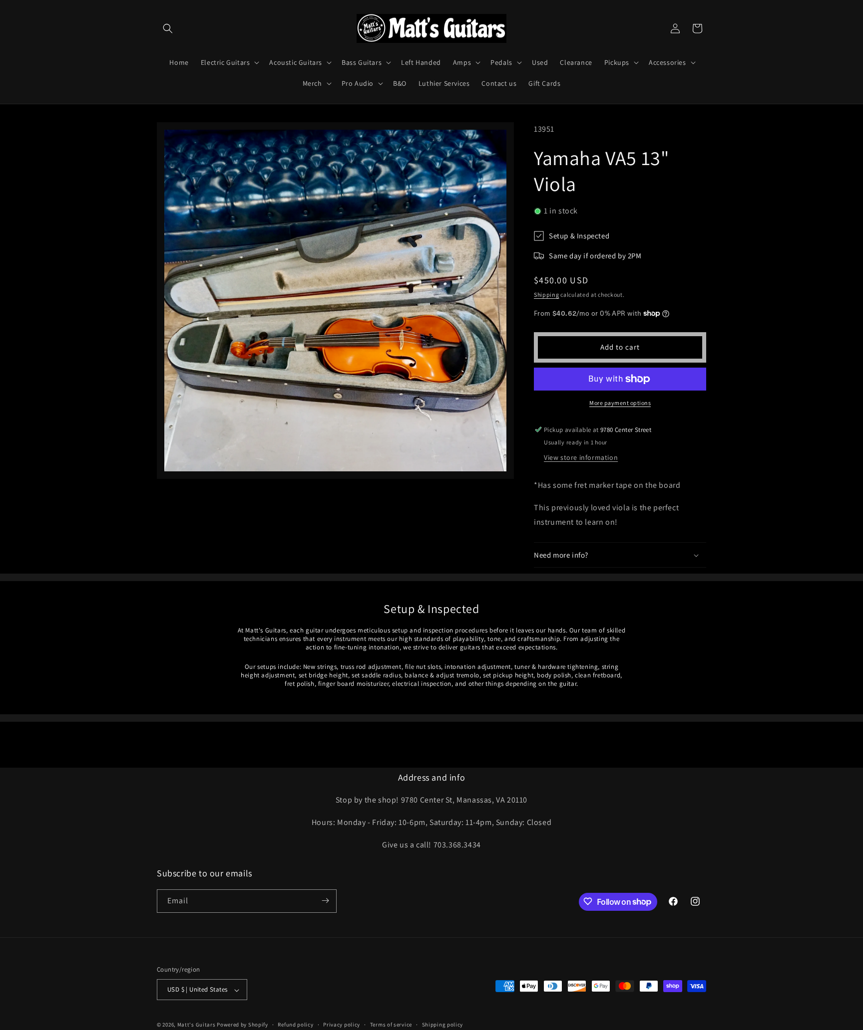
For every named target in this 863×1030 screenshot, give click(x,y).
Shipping (546, 294)
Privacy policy (341, 1024)
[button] (168, 28)
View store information (581, 457)
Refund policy (295, 1024)
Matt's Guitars (196, 1025)
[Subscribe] (325, 900)
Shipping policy (442, 1024)
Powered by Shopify (242, 1025)
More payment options (620, 403)
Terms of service (391, 1024)
